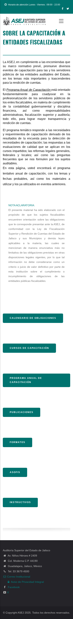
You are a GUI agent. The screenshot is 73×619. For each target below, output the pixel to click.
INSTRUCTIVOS (20, 502)
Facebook (13, 587)
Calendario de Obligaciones (33, 318)
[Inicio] (24, 21)
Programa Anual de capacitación (26, 380)
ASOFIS (15, 472)
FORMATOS (17, 442)
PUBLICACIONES (21, 412)
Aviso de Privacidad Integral (27, 581)
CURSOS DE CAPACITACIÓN (29, 348)
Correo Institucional (18, 576)
